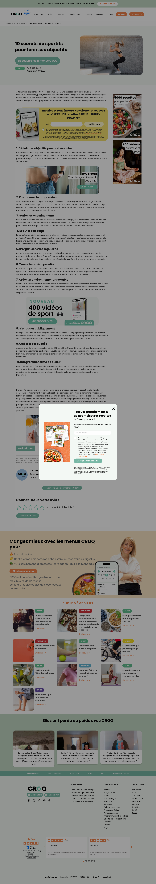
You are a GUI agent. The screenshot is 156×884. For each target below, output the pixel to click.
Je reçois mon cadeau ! (88, 461)
